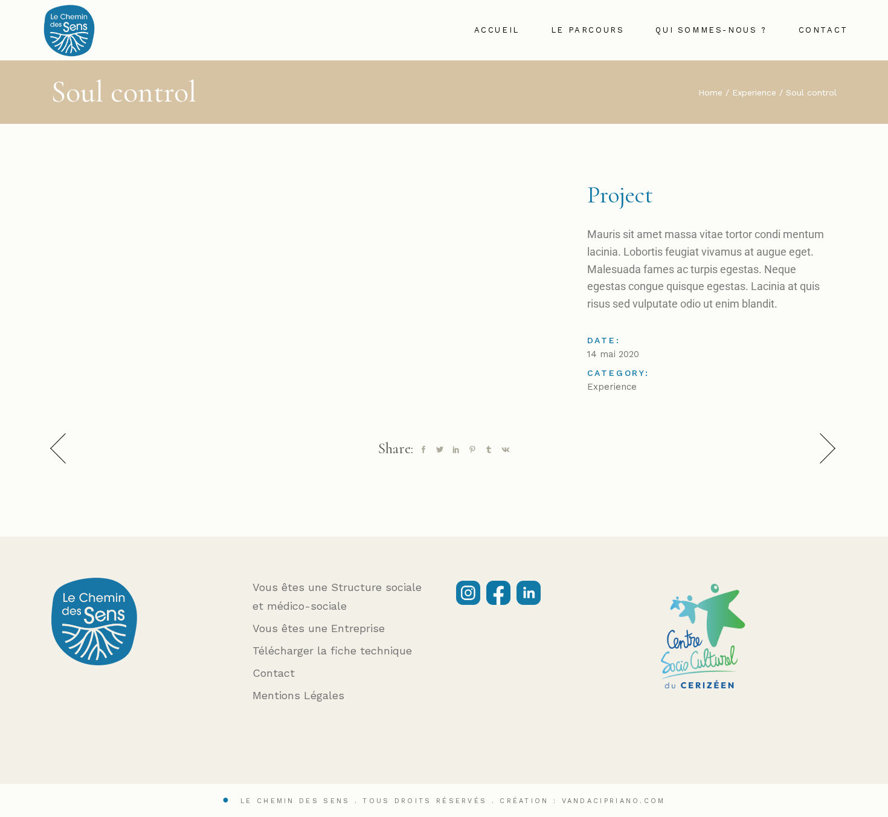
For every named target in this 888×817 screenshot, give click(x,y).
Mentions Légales (298, 695)
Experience (612, 386)
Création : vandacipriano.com (582, 801)
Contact (274, 673)
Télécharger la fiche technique (332, 650)
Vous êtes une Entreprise (319, 628)
